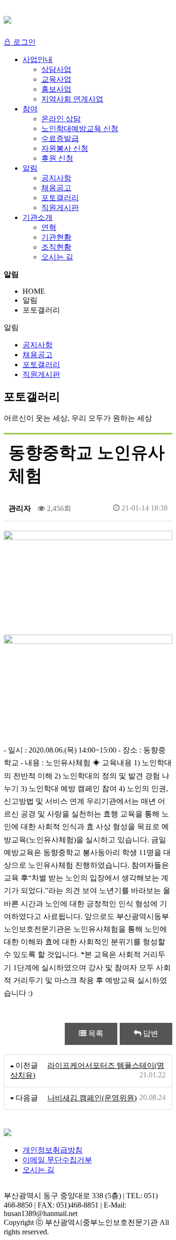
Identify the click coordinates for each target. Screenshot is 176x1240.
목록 (94, 1033)
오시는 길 (38, 1170)
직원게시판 (41, 374)
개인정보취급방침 (53, 1150)
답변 (149, 1033)
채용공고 (38, 355)
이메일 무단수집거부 (57, 1160)
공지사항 (38, 345)
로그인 (23, 42)
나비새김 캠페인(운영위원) (92, 1098)
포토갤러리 (41, 365)
